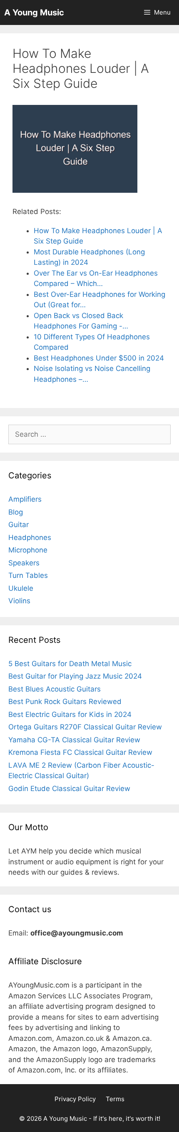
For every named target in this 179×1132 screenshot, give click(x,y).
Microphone (27, 550)
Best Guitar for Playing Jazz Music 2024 (75, 676)
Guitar (18, 524)
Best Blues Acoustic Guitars (54, 689)
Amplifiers (25, 499)
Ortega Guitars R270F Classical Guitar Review (85, 727)
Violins (19, 601)
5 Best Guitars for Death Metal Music (70, 663)
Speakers (24, 563)
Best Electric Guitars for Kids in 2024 (70, 714)
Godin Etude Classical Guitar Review (69, 788)
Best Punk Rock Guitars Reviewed (65, 701)
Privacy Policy (75, 1099)
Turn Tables (28, 575)
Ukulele (20, 588)
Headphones (29, 537)
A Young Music (34, 12)
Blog (15, 512)
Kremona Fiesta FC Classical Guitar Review (80, 752)
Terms (115, 1099)
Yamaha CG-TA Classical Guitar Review (74, 740)
